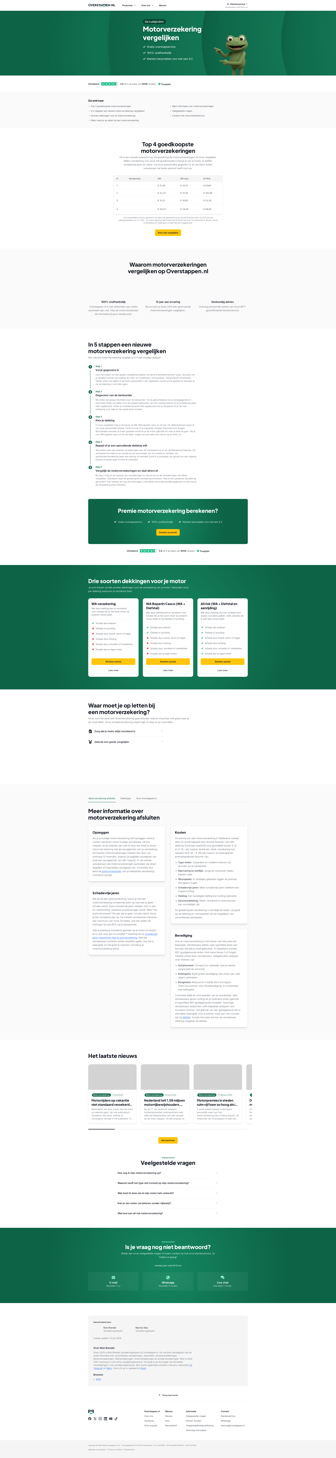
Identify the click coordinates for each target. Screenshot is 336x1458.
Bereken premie (113, 666)
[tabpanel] (168, 922)
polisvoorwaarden (112, 876)
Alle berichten (168, 1145)
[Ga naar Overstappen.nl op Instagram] (100, 1423)
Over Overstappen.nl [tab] (146, 803)
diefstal (186, 1022)
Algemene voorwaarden (97, 1454)
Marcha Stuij (142, 1332)
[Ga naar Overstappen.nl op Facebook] (89, 1423)
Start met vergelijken (168, 237)
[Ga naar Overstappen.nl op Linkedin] (105, 1423)
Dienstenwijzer (129, 1454)
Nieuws (162, 5)
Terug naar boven (170, 1400)
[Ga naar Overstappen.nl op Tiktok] (116, 1423)
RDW (98, 1384)
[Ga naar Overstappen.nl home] (101, 5)
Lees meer (113, 675)
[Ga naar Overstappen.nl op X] (95, 1423)
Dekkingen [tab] (125, 803)
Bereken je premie (168, 537)
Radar (143, 1373)
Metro (109, 1373)
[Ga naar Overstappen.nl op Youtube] (110, 1423)
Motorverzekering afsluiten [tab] (102, 803)
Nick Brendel (109, 1332)
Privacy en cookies (115, 1454)
